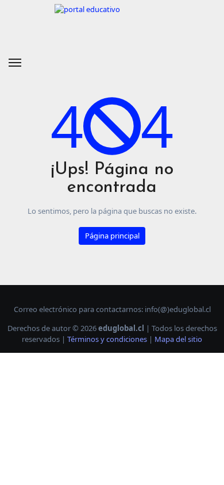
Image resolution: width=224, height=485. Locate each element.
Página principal (112, 235)
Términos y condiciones (107, 339)
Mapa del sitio (178, 339)
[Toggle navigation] (15, 63)
